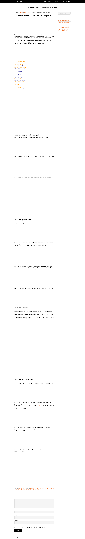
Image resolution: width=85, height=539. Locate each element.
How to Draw (18, 1)
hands (40, 405)
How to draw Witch (18, 77)
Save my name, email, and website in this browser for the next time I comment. (31, 527)
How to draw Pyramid (19, 88)
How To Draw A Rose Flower (20, 80)
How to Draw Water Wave (34, 489)
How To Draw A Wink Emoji (20, 75)
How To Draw (22, 488)
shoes (38, 406)
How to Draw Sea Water (45, 488)
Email (16, 515)
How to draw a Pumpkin (19, 61)
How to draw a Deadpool (19, 68)
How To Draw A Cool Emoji (20, 67)
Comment (16, 497)
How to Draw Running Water (35, 488)
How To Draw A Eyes (18, 73)
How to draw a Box (18, 71)
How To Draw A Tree (18, 62)
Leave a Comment (24, 17)
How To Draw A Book (18, 74)
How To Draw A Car (18, 83)
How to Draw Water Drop (24, 489)
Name (16, 510)
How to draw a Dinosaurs (19, 86)
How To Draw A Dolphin (19, 65)
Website (16, 520)
